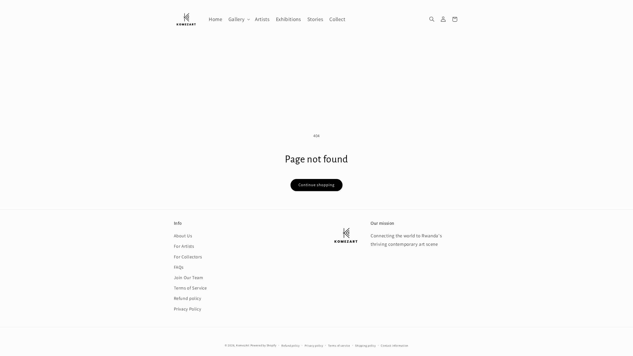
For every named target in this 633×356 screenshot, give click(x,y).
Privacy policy (314, 345)
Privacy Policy (187, 309)
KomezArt (242, 345)
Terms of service (339, 345)
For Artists (184, 246)
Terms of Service (190, 288)
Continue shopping (316, 184)
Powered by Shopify (263, 345)
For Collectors (188, 257)
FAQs (179, 267)
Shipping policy (365, 345)
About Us (183, 236)
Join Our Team (188, 277)
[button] (238, 19)
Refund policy (187, 298)
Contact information (394, 345)
